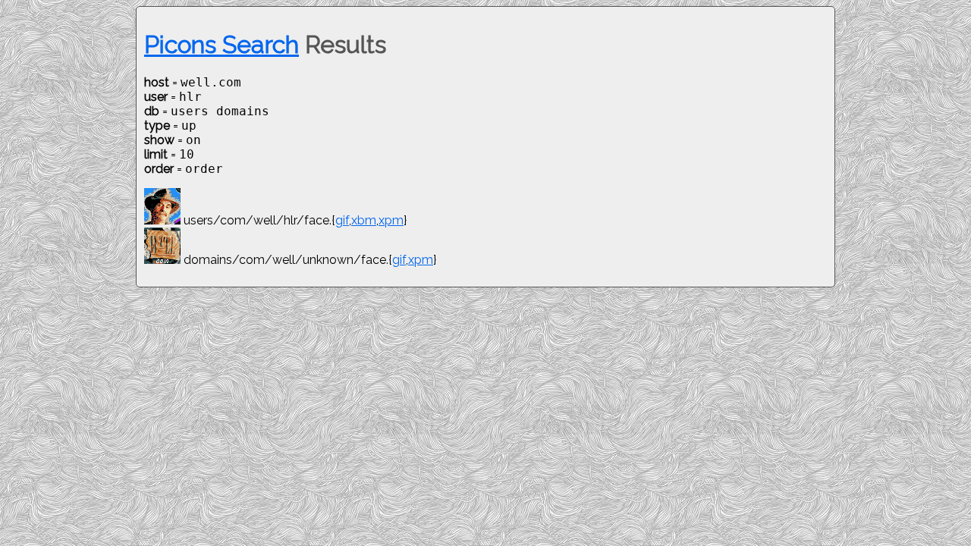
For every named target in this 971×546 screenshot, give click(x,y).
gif (342, 220)
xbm (363, 220)
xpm (391, 220)
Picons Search (221, 44)
